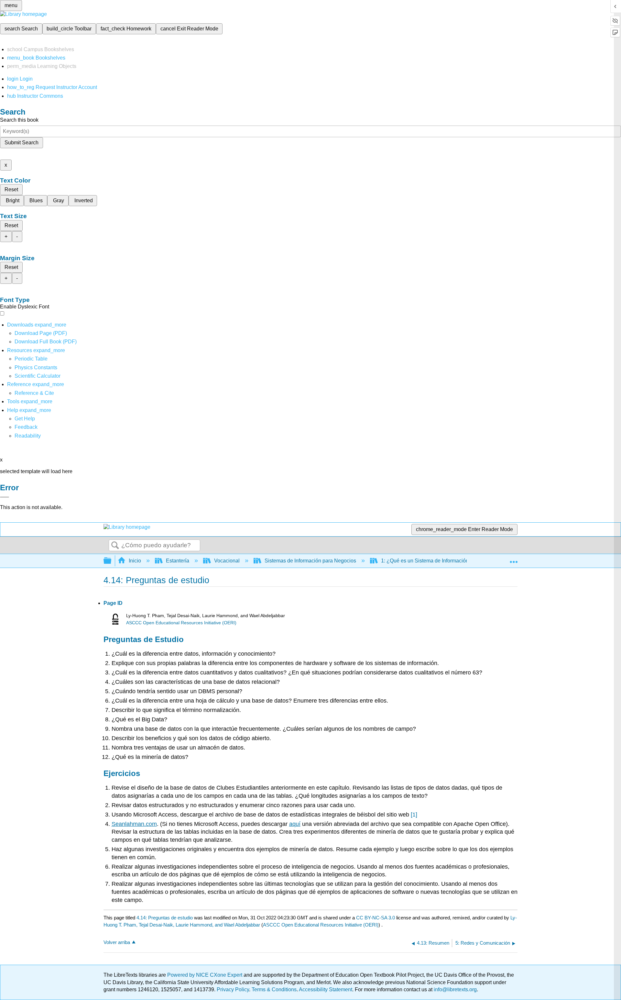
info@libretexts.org (454, 989)
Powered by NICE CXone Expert (205, 975)
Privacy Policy (233, 989)
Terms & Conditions (274, 989)
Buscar (115, 545)
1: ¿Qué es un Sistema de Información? (426, 560)
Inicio (134, 560)
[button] (26, 427)
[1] (414, 814)
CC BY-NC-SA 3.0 (375, 917)
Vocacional (227, 560)
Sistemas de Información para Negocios (310, 560)
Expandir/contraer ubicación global (514, 559)
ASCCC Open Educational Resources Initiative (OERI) (181, 622)
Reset (11, 189)
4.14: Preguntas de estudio (164, 917)
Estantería (178, 560)
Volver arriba (117, 942)
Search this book (19, 120)
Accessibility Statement (325, 989)
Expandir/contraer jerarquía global (111, 561)
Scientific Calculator (37, 376)
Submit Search (21, 142)
